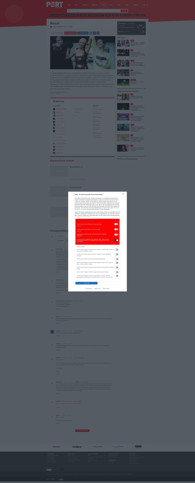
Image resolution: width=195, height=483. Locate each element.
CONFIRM (86, 283)
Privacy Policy (106, 288)
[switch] (116, 224)
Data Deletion (89, 288)
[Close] (123, 194)
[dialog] (97, 241)
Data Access (97, 288)
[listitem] (97, 221)
